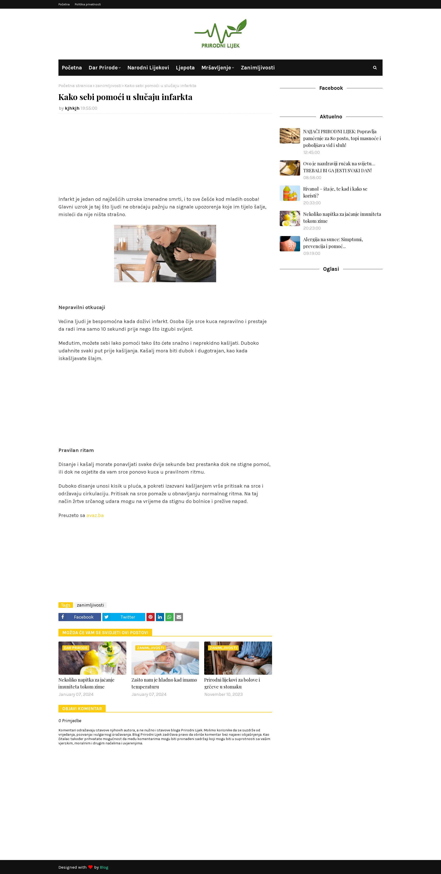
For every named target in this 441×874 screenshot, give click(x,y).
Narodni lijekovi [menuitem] (148, 68)
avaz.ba (94, 515)
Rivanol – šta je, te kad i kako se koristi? (335, 192)
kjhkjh (72, 108)
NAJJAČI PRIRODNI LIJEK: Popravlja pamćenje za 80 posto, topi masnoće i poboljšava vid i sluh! (342, 138)
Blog (104, 867)
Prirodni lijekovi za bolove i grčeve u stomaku (232, 683)
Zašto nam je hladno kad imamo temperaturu (164, 683)
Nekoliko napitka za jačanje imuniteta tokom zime (86, 683)
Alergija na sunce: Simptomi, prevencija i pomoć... (333, 242)
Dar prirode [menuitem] (103, 68)
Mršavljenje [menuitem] (216, 68)
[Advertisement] (165, 154)
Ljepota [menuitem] (185, 68)
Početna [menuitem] (72, 68)
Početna (64, 4)
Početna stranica (75, 85)
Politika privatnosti (88, 4)
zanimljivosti (108, 85)
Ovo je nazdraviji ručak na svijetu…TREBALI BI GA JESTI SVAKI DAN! (339, 167)
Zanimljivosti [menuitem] (258, 68)
